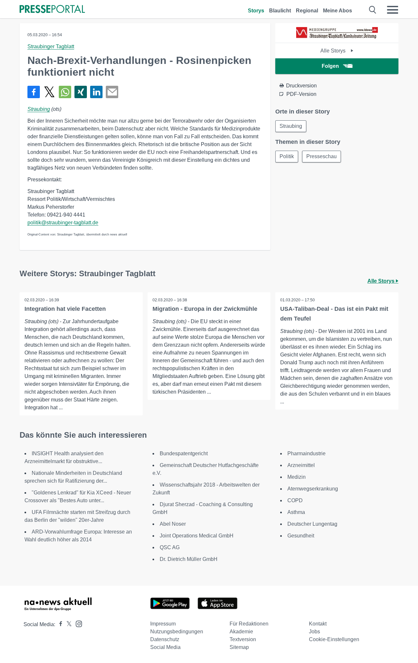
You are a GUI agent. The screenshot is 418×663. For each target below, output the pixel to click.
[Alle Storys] (337, 37)
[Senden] (112, 92)
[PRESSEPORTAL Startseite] (52, 9)
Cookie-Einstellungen (334, 639)
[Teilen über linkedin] (96, 92)
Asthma (296, 512)
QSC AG (170, 547)
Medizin (296, 477)
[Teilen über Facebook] (33, 92)
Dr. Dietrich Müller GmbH (188, 559)
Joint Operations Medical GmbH (196, 535)
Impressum (163, 623)
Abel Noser (173, 524)
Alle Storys (333, 50)
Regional (307, 10)
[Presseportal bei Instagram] (77, 623)
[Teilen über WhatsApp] (65, 92)
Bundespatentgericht (184, 453)
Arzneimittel (301, 465)
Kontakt (318, 623)
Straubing (38, 109)
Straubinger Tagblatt (50, 46)
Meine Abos (337, 10)
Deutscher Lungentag (312, 524)
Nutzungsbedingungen (176, 631)
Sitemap (239, 647)
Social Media (165, 647)
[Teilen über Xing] (80, 92)
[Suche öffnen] (373, 9)
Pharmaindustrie (306, 453)
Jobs (314, 631)
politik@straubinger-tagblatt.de (62, 222)
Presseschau (321, 156)
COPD (295, 500)
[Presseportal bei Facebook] (58, 624)
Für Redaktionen (249, 623)
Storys (256, 10)
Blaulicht (280, 10)
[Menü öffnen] (392, 9)
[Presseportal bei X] (67, 624)
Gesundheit (300, 535)
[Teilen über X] (49, 92)
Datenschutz (164, 639)
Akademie (241, 631)
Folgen (330, 66)
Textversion (243, 639)
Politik (287, 156)
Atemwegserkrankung (312, 488)
